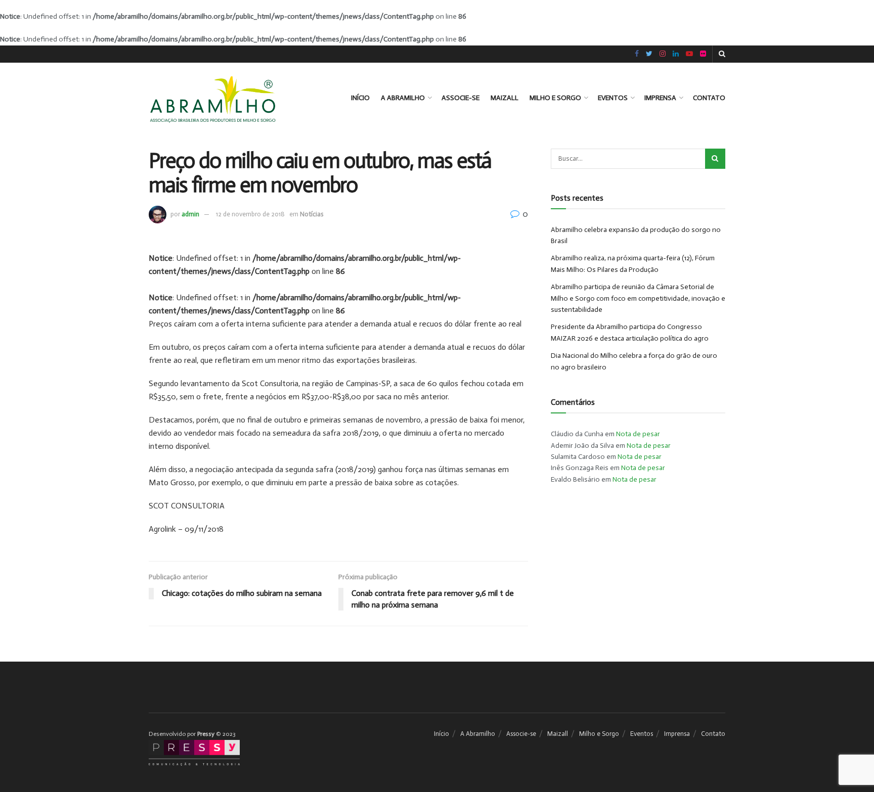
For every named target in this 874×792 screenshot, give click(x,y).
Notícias (311, 214)
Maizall (504, 98)
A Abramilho (403, 98)
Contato (709, 98)
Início (360, 98)
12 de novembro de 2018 (250, 214)
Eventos (613, 98)
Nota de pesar (638, 434)
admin (190, 214)
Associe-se (460, 98)
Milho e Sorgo (555, 98)
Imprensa (660, 98)
